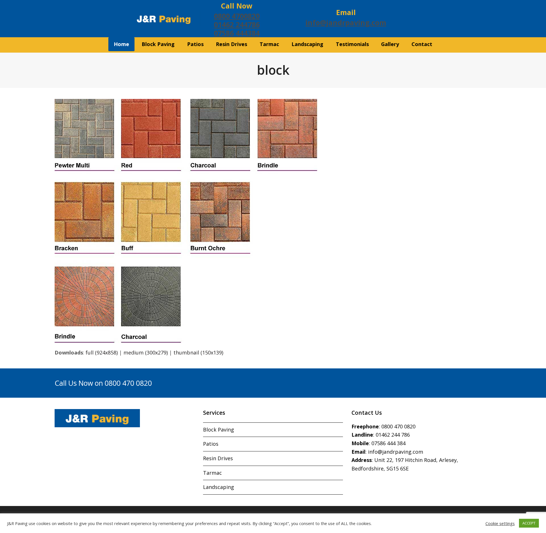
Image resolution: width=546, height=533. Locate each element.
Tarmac (212, 472)
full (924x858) (102, 352)
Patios (210, 443)
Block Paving (218, 429)
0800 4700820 (237, 16)
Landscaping (218, 487)
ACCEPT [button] (528, 523)
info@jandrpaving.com (345, 22)
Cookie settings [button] (500, 523)
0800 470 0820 (398, 426)
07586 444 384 (388, 443)
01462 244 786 (393, 434)
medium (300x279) (145, 352)
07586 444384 (237, 33)
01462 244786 (237, 24)
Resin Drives (218, 458)
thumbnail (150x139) (198, 352)
